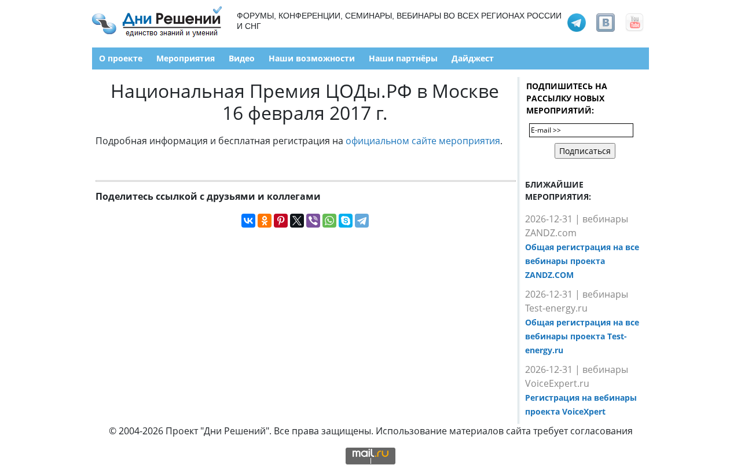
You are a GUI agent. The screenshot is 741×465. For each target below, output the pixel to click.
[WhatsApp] (329, 221)
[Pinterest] (281, 221)
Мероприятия (185, 58)
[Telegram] (362, 221)
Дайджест (473, 58)
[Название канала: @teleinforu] (576, 21)
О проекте (120, 58)
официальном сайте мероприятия (423, 140)
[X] (297, 221)
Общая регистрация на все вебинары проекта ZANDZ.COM (582, 260)
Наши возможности (312, 58)
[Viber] (313, 221)
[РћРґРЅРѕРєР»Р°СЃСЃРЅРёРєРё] (265, 221)
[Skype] (346, 221)
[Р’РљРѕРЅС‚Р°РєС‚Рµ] (248, 221)
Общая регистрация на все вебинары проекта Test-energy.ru (582, 336)
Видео (242, 58)
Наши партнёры (403, 58)
